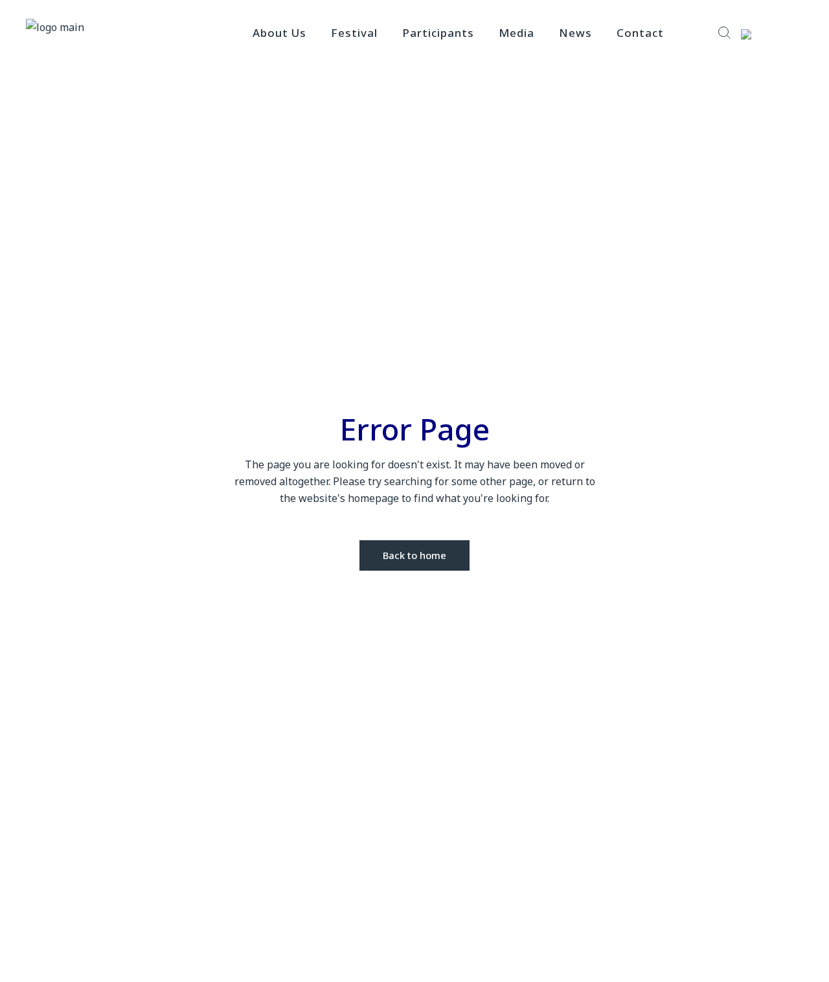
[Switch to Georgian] (768, 34)
